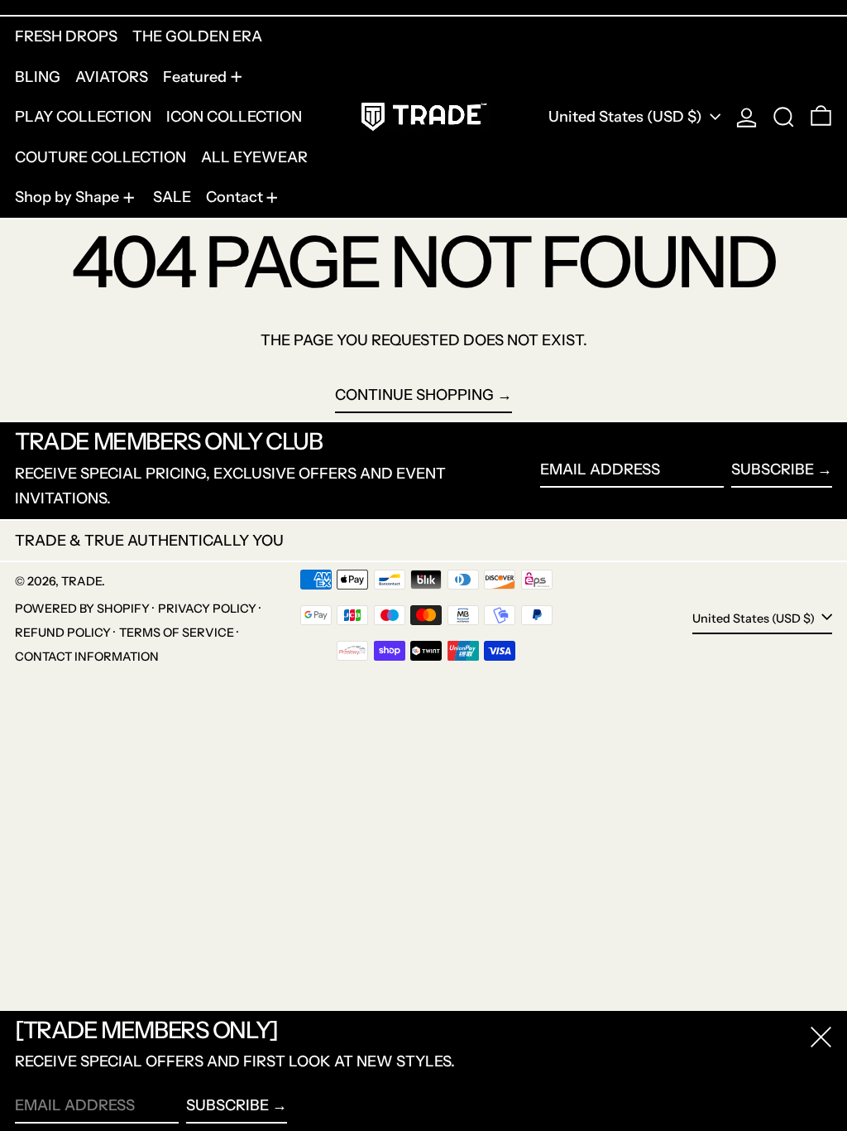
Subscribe (772, 469)
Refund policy (63, 632)
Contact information (87, 656)
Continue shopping (414, 395)
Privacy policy (207, 608)
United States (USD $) (627, 117)
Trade (81, 581)
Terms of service (176, 632)
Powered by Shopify (82, 608)
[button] (784, 117)
